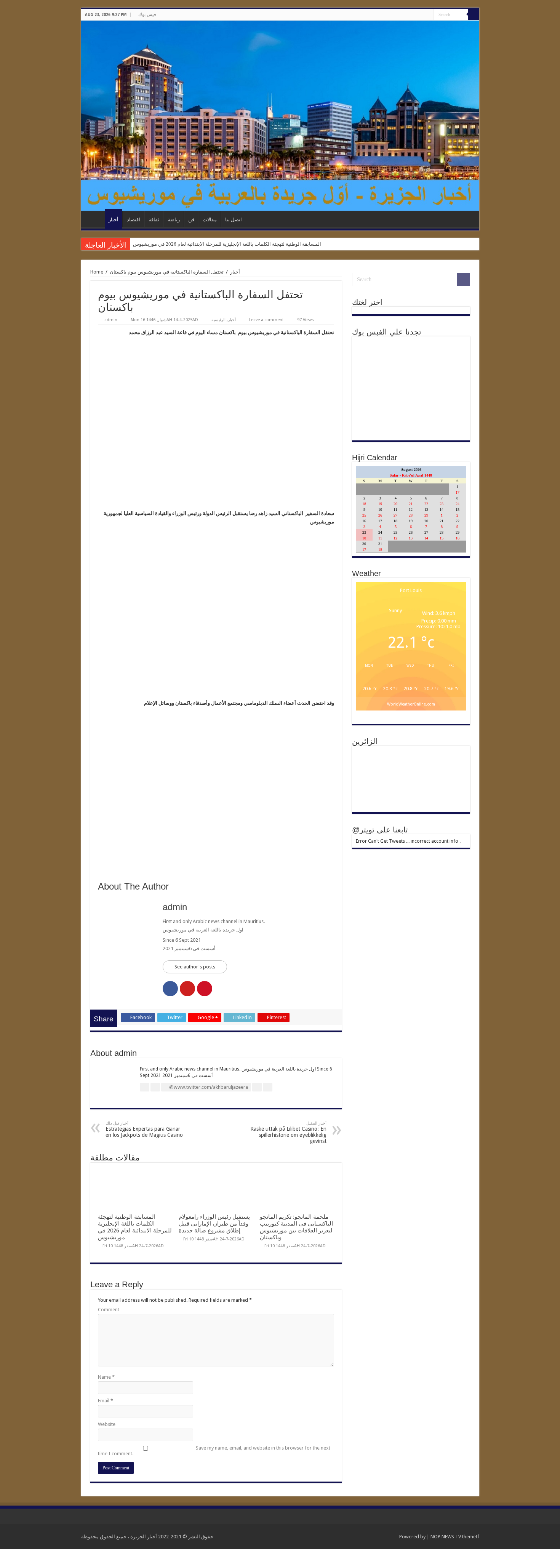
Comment (108, 1309)
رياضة (174, 219)
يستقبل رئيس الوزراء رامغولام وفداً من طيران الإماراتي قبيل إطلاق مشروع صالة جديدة (214, 1223)
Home (96, 272)
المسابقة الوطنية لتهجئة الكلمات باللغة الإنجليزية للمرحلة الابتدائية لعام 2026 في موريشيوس (227, 244)
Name (106, 1377)
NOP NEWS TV (446, 1536)
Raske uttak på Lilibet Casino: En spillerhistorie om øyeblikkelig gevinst (288, 1132)
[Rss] (421, 14)
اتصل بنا (233, 219)
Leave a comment (266, 319)
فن (191, 219)
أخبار (113, 219)
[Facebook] (428, 14)
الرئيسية (95, 219)
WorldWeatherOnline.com (411, 704)
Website (106, 1424)
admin (110, 319)
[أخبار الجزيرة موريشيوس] (280, 116)
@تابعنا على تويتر (380, 830)
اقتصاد (133, 219)
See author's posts (194, 967)
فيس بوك (147, 14)
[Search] (473, 14)
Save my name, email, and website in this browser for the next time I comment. (214, 1450)
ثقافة (154, 219)
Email (105, 1400)
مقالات (210, 219)
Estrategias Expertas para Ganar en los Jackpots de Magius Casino (144, 1129)
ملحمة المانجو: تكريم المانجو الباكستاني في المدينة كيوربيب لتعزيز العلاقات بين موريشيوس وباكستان (296, 1227)
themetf (470, 1536)
